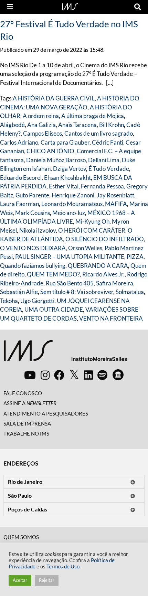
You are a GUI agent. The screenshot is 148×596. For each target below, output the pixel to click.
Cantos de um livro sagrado (98, 133)
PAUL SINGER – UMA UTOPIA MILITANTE (69, 256)
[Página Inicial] (70, 6)
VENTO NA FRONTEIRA (111, 318)
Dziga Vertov (69, 168)
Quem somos (21, 537)
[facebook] (59, 375)
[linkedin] (88, 375)
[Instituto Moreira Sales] (65, 353)
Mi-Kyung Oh (92, 221)
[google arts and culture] (118, 375)
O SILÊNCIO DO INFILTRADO (104, 239)
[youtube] (30, 375)
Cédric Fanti (107, 142)
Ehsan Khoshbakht (67, 177)
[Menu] (10, 7)
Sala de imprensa (27, 423)
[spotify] (102, 375)
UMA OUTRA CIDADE (53, 309)
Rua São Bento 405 (70, 283)
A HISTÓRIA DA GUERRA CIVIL (54, 98)
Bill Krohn (111, 124)
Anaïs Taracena (77, 124)
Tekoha (9, 300)
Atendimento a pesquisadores (45, 413)
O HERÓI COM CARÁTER (91, 230)
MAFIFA (116, 203)
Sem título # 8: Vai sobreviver (76, 291)
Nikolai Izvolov (37, 230)
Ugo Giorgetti (37, 300)
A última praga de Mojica (92, 115)
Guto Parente (32, 195)
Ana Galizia (41, 124)
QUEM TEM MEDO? (53, 274)
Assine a (29, 403)
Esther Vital (63, 186)
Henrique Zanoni (73, 195)
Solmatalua (130, 291)
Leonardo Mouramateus (72, 203)
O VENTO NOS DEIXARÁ (33, 248)
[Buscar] (138, 7)
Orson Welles (85, 248)
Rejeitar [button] (46, 580)
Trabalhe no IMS (26, 433)
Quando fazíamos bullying (32, 265)
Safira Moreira (114, 283)
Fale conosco (22, 393)
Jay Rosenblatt (115, 195)
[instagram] (45, 375)
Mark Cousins (32, 212)
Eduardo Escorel (21, 177)
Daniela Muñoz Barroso (56, 160)
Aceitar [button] (20, 580)
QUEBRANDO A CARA (98, 265)
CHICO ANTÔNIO (50, 151)
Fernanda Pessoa (102, 186)
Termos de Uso (63, 566)
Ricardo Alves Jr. (103, 274)
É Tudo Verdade (108, 168)
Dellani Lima (103, 160)
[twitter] (74, 375)
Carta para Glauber (65, 142)
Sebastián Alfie (19, 291)
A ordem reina (41, 115)
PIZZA (135, 256)
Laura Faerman (19, 203)
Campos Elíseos (42, 133)
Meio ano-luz (68, 212)
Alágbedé (12, 124)
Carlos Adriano (19, 142)
